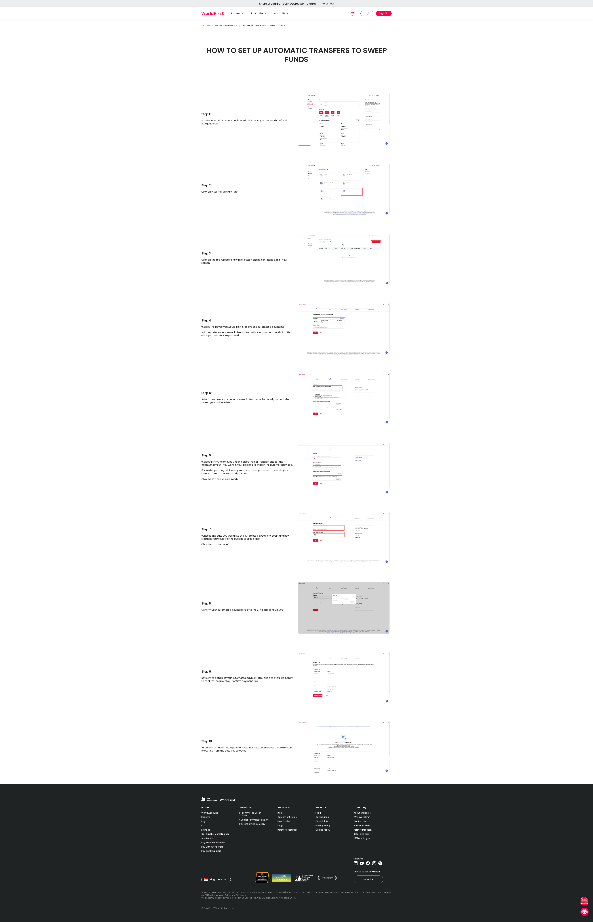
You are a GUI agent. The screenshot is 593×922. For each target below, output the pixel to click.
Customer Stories (287, 817)
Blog (280, 812)
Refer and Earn (362, 834)
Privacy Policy (322, 825)
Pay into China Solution (252, 823)
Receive (205, 817)
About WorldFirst (363, 812)
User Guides (284, 821)
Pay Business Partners (213, 842)
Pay (203, 821)
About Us (279, 13)
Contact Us (360, 821)
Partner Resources (287, 829)
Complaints (321, 821)
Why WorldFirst (362, 817)
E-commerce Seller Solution (250, 814)
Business (235, 13)
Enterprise (257, 13)
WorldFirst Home (211, 25)
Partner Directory (363, 829)
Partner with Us (362, 825)
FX (202, 825)
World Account (209, 812)
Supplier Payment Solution (253, 819)
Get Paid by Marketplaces (215, 834)
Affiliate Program (363, 838)
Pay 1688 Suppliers (211, 851)
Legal (318, 812)
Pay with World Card (212, 846)
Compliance (322, 817)
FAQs (280, 825)
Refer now (328, 3)
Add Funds (207, 838)
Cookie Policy (322, 829)
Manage (205, 829)
